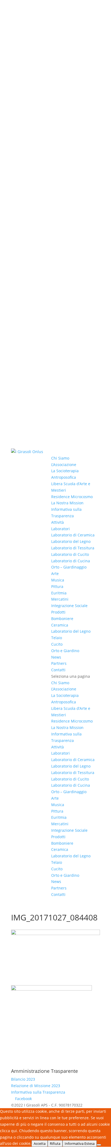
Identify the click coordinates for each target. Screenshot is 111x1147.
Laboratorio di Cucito (70, 554)
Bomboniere (62, 618)
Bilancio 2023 (23, 1079)
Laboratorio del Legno (71, 541)
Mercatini (59, 599)
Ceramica (59, 625)
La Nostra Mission (67, 502)
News (56, 657)
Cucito (57, 644)
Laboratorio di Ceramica (73, 534)
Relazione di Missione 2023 (35, 1085)
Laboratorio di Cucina (70, 560)
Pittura (57, 586)
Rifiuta (55, 1143)
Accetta (40, 1143)
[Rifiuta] (99, 1145)
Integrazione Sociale (69, 605)
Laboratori (60, 528)
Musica (57, 580)
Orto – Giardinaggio (68, 567)
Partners (59, 663)
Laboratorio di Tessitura (72, 547)
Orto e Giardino (65, 650)
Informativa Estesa (80, 1143)
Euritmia (59, 592)
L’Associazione (63, 464)
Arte (55, 573)
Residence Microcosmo (72, 496)
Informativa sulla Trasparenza (38, 1092)
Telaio (56, 637)
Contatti (58, 669)
